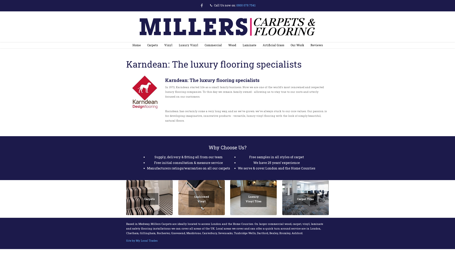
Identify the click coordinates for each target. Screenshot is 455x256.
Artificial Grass (271, 45)
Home (136, 45)
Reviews (317, 45)
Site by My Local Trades (142, 240)
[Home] (227, 26)
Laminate (247, 45)
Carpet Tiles (305, 199)
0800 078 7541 (246, 5)
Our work (297, 45)
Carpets (151, 45)
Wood (230, 45)
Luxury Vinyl (187, 45)
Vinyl (166, 45)
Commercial (211, 45)
